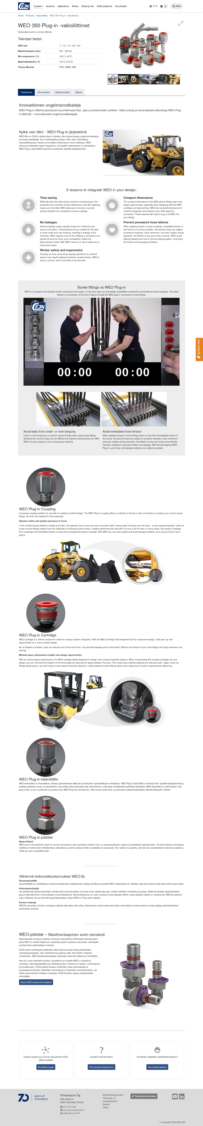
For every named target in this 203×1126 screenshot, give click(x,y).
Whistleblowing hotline (113, 1094)
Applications (63, 6)
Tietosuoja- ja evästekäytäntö (110, 1100)
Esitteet (106, 1104)
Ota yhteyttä (121, 6)
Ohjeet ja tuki (87, 6)
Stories (75, 6)
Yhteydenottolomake (145, 1096)
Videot (106, 1107)
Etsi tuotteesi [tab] (44, 92)
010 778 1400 (69, 1106)
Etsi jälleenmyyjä (46, 1067)
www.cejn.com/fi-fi (71, 1113)
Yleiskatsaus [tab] (26, 92)
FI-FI (155, 6)
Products (30, 15)
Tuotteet (37, 6)
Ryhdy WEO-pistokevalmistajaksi (36, 982)
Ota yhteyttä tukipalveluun (101, 1067)
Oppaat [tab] (78, 92)
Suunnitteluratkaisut (157, 1067)
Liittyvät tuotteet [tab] (62, 92)
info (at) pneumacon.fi (73, 1109)
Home (21, 15)
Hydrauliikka (42, 15)
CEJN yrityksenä (104, 6)
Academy (50, 6)
